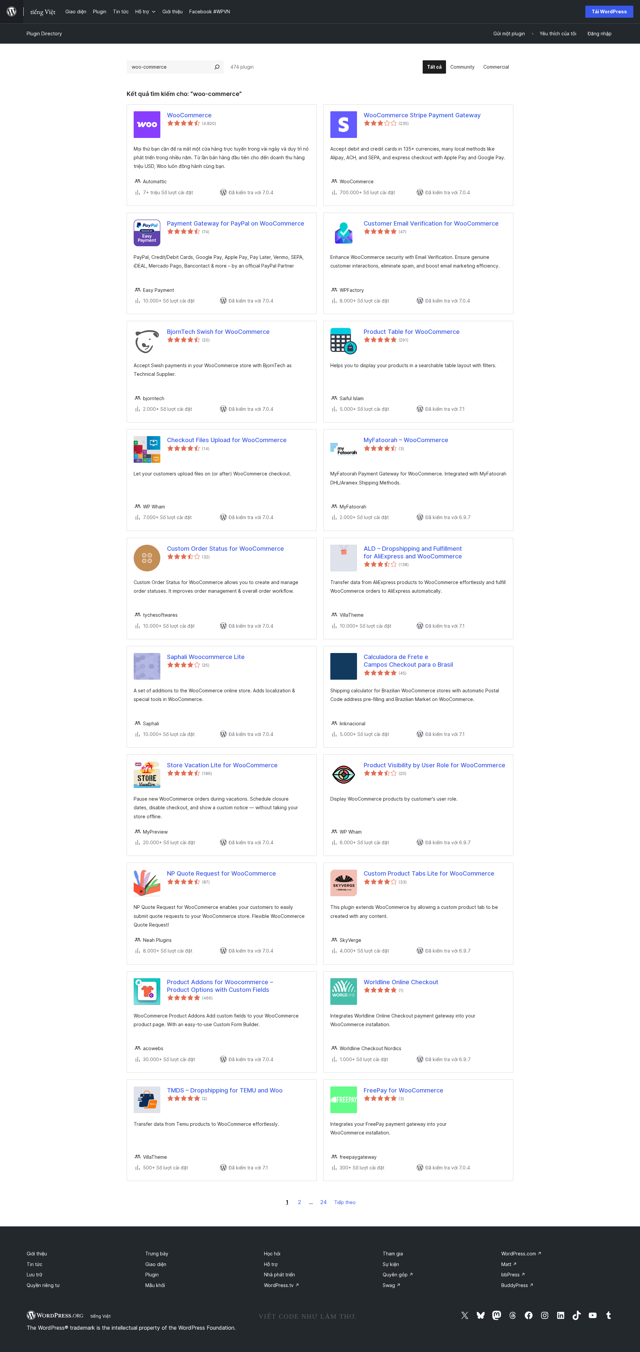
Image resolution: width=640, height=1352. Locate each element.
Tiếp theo (345, 1202)
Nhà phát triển (279, 1274)
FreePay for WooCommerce (403, 1090)
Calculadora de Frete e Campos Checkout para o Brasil (408, 660)
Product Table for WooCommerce (412, 331)
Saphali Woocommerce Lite (206, 656)
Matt (509, 1264)
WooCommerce (189, 115)
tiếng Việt (100, 1316)
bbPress (513, 1274)
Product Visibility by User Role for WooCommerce (434, 765)
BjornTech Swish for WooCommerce (218, 331)
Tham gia (393, 1253)
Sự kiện (391, 1264)
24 (323, 1202)
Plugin (152, 1274)
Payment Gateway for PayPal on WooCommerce (235, 223)
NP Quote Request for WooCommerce (221, 873)
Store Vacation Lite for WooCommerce (222, 765)
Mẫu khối (155, 1285)
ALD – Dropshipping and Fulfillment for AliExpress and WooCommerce (413, 552)
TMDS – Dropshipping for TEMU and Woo (225, 1090)
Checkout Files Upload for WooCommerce (227, 439)
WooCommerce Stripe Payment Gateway (422, 115)
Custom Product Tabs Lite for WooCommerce (429, 873)
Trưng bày (156, 1253)
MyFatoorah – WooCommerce (406, 439)
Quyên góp (398, 1274)
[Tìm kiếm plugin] (217, 67)
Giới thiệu (37, 1253)
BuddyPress (517, 1285)
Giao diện (155, 1264)
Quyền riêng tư (43, 1285)
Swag (392, 1285)
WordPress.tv (281, 1285)
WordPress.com (521, 1253)
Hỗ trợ (270, 1264)
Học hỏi (272, 1253)
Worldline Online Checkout (401, 982)
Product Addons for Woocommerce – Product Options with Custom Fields (220, 986)
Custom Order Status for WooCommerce (225, 548)
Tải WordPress (609, 11)
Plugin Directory (44, 33)
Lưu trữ (34, 1274)
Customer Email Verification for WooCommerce (431, 223)
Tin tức (34, 1264)
